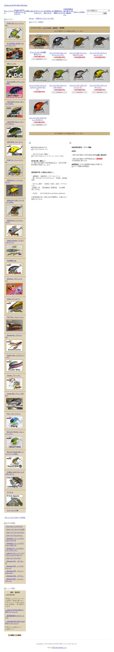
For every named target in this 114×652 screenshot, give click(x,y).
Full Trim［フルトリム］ (15, 317)
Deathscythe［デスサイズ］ (13, 336)
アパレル (10, 492)
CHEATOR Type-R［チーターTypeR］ (14, 103)
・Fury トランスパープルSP (14, 529)
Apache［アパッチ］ (14, 375)
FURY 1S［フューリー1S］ (14, 161)
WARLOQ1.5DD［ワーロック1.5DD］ (14, 201)
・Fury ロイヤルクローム (14, 535)
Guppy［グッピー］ (13, 299)
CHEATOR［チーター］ (15, 142)
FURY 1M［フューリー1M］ (14, 24)
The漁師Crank (11, 260)
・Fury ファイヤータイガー (14, 532)
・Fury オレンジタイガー (14, 526)
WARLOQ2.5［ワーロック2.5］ (14, 221)
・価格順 (54, 28)
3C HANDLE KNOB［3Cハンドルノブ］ (14, 44)
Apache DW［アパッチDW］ (14, 394)
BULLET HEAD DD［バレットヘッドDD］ (14, 453)
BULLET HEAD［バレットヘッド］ (14, 433)
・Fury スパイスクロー (13, 558)
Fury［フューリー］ (14, 414)
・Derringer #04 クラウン (14, 576)
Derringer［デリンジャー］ (13, 280)
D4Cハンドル (11, 63)
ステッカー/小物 (12, 510)
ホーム (31, 18)
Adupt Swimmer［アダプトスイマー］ (14, 241)
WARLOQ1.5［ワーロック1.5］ (14, 181)
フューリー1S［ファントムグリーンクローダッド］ (37, 87)
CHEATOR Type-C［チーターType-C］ (14, 123)
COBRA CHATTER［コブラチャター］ (14, 473)
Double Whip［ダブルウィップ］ (15, 356)
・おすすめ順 (46, 28)
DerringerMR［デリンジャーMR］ (15, 83)
